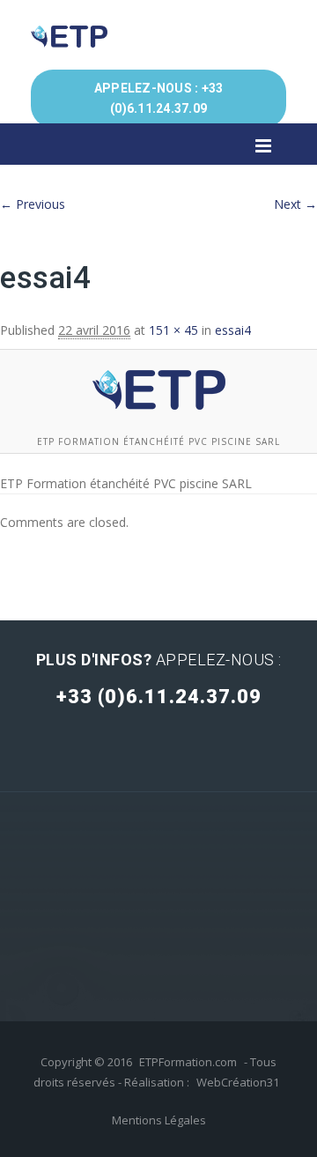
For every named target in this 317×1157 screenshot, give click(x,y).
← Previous (32, 204)
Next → (295, 204)
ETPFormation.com (188, 1062)
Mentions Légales (159, 1120)
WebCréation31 (237, 1082)
